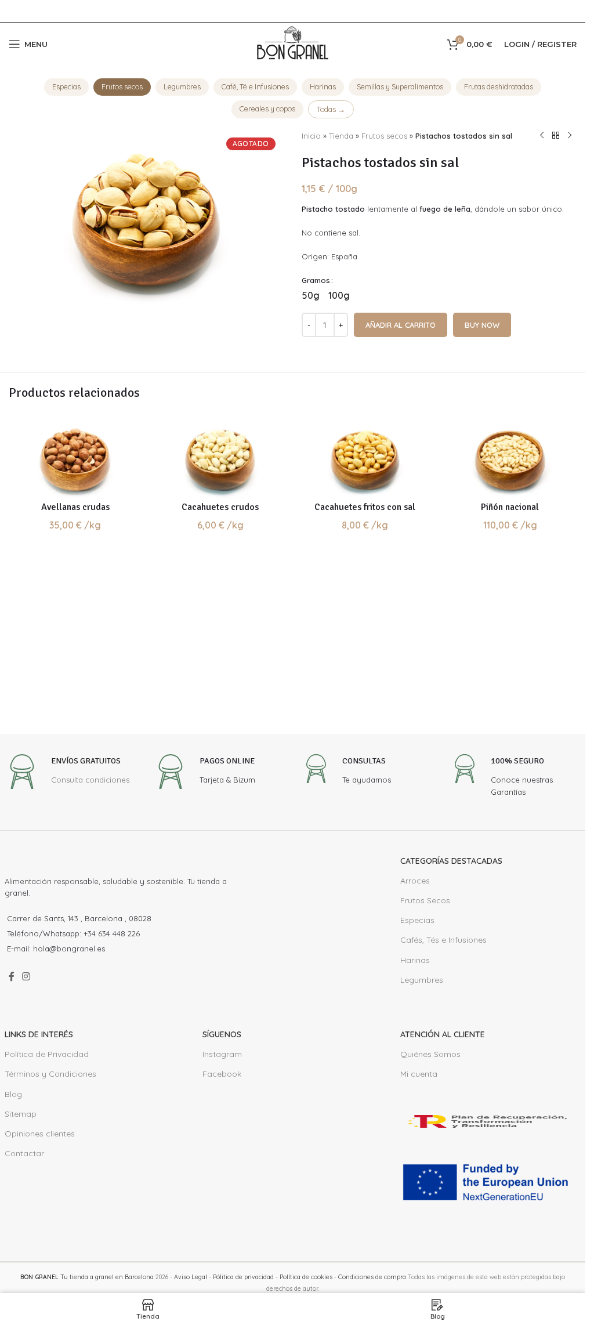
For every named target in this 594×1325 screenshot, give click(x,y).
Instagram (222, 1054)
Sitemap (21, 1114)
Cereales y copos (267, 108)
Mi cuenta (418, 1074)
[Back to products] (556, 136)
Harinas (323, 86)
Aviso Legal (190, 1277)
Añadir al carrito (400, 325)
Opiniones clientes (40, 1133)
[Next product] (570, 136)
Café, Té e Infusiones (255, 86)
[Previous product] (542, 136)
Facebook (221, 1074)
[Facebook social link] (12, 976)
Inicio (311, 135)
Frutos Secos (425, 900)
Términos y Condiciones (50, 1074)
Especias (66, 86)
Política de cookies (306, 1277)
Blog (13, 1094)
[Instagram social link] (26, 976)
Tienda (341, 135)
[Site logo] (293, 43)
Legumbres (182, 86)
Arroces (415, 880)
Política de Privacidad (47, 1054)
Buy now (482, 325)
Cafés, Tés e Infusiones (443, 940)
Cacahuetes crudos (220, 507)
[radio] (311, 295)
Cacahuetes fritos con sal (364, 507)
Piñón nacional (510, 507)
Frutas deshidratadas (498, 86)
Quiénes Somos (430, 1054)
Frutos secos (122, 86)
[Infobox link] (67, 773)
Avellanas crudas (75, 507)
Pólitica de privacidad (243, 1277)
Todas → (331, 109)
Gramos (316, 280)
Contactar (24, 1153)
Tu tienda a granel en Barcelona (87, 1277)
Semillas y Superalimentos (400, 86)
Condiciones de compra (372, 1277)
